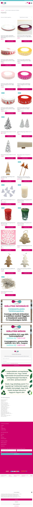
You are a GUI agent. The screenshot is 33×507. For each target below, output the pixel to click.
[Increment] (3, 41)
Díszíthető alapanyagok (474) (5, 412)
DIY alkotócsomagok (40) (4, 403)
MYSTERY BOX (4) (3, 400)
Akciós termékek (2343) (4, 404)
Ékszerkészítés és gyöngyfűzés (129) (6, 413)
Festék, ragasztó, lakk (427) (5, 407)
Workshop (2, 437)
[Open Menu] (31, 3)
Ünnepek (2, 425)
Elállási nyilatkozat (4, 442)
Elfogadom (16, 499)
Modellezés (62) (3, 414)
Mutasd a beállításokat (16, 504)
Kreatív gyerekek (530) (4, 408)
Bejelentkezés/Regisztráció (28, 0)
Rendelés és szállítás (4, 440)
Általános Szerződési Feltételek (17, 475)
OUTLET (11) (2, 401)
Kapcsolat (2, 434)
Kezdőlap (2, 10)
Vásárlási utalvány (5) (4, 409)
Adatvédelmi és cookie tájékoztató (25, 475)
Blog (1, 435)
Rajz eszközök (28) (3, 416)
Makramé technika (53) (4, 399)
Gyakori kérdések (3, 444)
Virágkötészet (3, 428)
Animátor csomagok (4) (4, 402)
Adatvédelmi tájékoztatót (14, 363)
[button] (31, 492)
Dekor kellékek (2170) (4, 410)
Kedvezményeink (3, 438)
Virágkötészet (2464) (4, 406)
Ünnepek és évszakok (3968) (5, 405)
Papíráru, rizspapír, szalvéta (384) (5, 415)
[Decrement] (1, 41)
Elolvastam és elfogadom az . (10, 363)
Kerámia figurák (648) (4, 411)
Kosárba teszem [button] (10, 41)
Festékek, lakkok (3, 429)
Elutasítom (16, 501)
